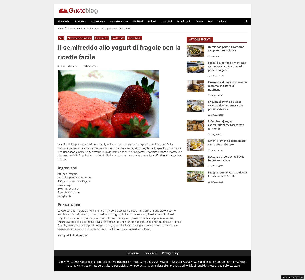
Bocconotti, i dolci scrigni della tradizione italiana (226, 158)
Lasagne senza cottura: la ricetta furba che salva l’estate (227, 174)
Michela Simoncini (76, 235)
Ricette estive (101, 38)
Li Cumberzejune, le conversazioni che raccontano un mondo (226, 125)
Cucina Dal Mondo (119, 21)
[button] (246, 21)
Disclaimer (150, 253)
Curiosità (222, 21)
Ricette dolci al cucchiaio (79, 38)
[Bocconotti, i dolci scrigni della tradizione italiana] (195, 161)
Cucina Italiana (98, 21)
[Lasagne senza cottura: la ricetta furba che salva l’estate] (195, 176)
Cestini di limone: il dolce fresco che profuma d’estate (227, 142)
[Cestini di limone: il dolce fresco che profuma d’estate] (195, 145)
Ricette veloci (64, 21)
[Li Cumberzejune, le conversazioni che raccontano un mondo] (195, 125)
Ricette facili (80, 21)
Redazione (133, 253)
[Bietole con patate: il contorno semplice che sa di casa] (195, 51)
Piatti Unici (138, 21)
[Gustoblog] (78, 10)
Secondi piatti (183, 21)
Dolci (210, 21)
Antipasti (152, 21)
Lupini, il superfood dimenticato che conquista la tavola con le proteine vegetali (227, 66)
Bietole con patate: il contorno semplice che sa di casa (226, 48)
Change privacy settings (292, 277)
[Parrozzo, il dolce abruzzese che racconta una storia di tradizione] (195, 86)
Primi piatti (166, 21)
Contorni (199, 21)
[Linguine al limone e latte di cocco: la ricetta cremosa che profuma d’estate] (195, 106)
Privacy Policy (170, 253)
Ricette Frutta (134, 38)
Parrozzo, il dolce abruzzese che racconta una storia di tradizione (227, 85)
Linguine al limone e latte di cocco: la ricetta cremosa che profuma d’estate (225, 105)
